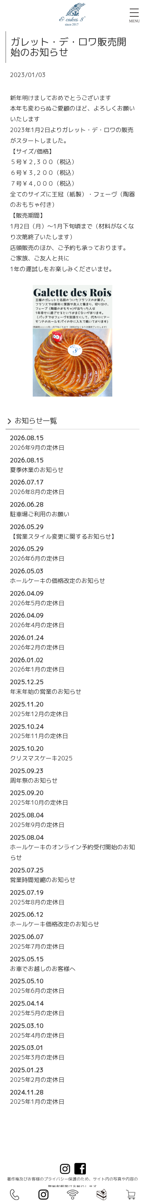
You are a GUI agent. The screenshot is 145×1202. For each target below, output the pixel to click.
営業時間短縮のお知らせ (42, 880)
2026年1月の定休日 (37, 669)
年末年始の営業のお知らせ (45, 691)
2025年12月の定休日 (39, 714)
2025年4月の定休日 (37, 1035)
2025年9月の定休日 (37, 825)
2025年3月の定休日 (37, 1057)
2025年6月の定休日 (37, 991)
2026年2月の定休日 (37, 647)
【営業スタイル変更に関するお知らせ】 (63, 536)
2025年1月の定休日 (37, 1101)
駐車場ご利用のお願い (40, 514)
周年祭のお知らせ (34, 780)
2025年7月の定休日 (37, 946)
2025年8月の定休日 (37, 902)
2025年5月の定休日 (37, 1013)
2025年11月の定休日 (39, 736)
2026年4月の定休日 (37, 625)
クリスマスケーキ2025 (41, 758)
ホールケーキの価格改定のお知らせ (57, 581)
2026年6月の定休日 (37, 558)
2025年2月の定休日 (37, 1080)
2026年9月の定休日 (37, 447)
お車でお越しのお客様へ (42, 969)
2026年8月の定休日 (37, 492)
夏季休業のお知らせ (37, 470)
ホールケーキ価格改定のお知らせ (54, 924)
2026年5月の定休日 (37, 603)
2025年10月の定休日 (39, 802)
